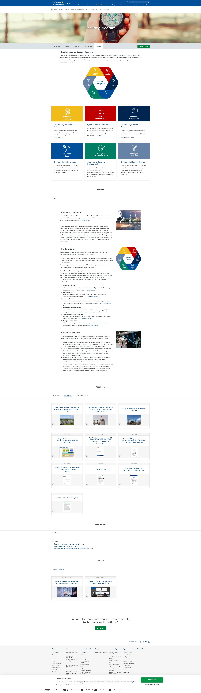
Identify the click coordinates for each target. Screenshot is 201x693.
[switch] (81, 690)
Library (113, 4)
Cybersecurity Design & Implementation (96, 163)
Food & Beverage (56, 667)
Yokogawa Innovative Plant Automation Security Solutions (134, 469)
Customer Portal (127, 661)
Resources (97, 654)
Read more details (91, 290)
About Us (106, 2)
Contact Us (144, 4)
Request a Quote (143, 46)
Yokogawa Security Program (64, 546)
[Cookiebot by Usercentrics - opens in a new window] (46, 690)
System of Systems (113, 660)
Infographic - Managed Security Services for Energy (71, 548)
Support (135, 4)
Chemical (54, 659)
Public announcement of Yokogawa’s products (86, 669)
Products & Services (101, 4)
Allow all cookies (152, 679)
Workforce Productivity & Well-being (72, 653)
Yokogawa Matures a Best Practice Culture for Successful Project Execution (67, 469)
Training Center (126, 657)
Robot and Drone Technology (113, 669)
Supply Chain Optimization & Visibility (71, 670)
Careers (112, 2)
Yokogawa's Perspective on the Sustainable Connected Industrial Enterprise (67, 440)
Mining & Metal (55, 665)
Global (126, 2)
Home (55, 9)
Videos (96, 657)
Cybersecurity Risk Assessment (98, 125)
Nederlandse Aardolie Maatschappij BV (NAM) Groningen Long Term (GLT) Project (67, 409)
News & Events (99, 2)
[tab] (54, 198)
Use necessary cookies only (152, 684)
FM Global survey (84, 220)
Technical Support (127, 652)
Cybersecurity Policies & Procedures (129, 126)
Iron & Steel (55, 671)
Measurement (83, 657)
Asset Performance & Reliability (71, 660)
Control (82, 654)
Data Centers (55, 652)
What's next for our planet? (113, 653)
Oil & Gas (54, 654)
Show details (117, 690)
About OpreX (112, 658)
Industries (79, 4)
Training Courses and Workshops (85, 673)
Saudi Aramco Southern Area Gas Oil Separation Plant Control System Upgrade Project (100, 409)
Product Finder (126, 659)
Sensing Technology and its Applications (115, 673)
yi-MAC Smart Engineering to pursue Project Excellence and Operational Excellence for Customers (134, 440)
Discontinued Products (128, 663)
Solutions (89, 4)
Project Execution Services (77, 9)
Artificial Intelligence (113, 666)
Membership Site (119, 2)
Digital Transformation (114, 664)
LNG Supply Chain (56, 657)
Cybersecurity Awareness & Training (64, 126)
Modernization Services (92, 9)
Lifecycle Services (84, 664)
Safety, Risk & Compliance (69, 656)
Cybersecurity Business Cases (65, 162)
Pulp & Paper (55, 669)
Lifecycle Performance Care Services (67, 544)
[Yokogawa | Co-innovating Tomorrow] (58, 3)
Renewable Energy (56, 663)
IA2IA (110, 662)
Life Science (83, 666)
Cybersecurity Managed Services (133, 162)
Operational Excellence (71, 663)
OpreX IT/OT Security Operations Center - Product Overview (100, 582)
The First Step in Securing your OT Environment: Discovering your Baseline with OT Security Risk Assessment (100, 440)
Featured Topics (124, 4)
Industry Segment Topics (115, 656)
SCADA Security (100, 469)
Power (53, 661)
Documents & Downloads (101, 652)
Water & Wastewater (57, 674)
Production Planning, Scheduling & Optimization (71, 675)
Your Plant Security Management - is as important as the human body (67, 582)
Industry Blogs (126, 665)
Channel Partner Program (127, 668)
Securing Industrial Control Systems (67, 498)
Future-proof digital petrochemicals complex (134, 409)
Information (83, 652)
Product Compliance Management (127, 671)
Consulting (83, 659)
